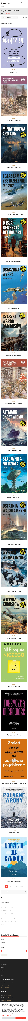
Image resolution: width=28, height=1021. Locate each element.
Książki (2, 924)
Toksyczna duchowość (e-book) (14, 735)
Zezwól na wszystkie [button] (20, 1017)
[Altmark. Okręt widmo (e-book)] (14, 427)
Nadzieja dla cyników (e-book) (14, 881)
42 (17, 886)
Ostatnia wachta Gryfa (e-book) (14, 544)
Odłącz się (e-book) (14, 72)
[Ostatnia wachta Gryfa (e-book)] (14, 520)
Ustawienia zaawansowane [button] (8, 1017)
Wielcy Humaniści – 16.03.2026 (8, 918)
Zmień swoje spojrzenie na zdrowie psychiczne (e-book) (14, 783)
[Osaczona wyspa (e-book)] (14, 284)
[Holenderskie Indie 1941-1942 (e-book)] (14, 379)
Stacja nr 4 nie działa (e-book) (14, 497)
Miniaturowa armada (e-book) (14, 167)
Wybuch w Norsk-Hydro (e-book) (14, 591)
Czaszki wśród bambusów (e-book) (14, 355)
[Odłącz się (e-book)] (14, 48)
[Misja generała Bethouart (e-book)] (14, 237)
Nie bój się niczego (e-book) (14, 686)
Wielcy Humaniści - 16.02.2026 (8, 910)
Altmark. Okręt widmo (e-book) (14, 450)
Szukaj (25, 892)
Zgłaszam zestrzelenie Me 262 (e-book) (14, 214)
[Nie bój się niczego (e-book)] (14, 662)
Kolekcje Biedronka (5, 905)
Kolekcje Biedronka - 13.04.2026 (8, 921)
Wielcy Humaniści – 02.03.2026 (8, 913)
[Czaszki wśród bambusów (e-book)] (14, 331)
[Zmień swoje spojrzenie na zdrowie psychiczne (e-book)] (14, 759)
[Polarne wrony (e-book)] (14, 807)
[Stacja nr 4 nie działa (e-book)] (14, 473)
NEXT (21, 886)
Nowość (3, 942)
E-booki (2, 927)
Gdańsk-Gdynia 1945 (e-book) (14, 120)
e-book (10, 23)
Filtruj (4, 955)
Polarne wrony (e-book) (14, 832)
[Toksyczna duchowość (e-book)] (14, 710)
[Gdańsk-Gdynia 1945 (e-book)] (14, 96)
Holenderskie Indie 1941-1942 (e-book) (14, 403)
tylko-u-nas (4, 23)
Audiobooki (3, 929)
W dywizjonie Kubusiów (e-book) (14, 638)
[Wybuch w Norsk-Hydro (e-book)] (14, 567)
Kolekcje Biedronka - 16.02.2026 (8, 907)
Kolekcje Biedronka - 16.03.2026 (8, 916)
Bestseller (3, 939)
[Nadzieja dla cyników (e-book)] (14, 857)
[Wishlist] (23, 2)
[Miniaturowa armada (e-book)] (14, 143)
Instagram (21, 2)
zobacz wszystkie (5, 902)
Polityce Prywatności (6, 1015)
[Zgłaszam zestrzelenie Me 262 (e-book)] (14, 190)
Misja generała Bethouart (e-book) (14, 261)
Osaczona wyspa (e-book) (14, 308)
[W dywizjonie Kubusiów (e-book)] (14, 614)
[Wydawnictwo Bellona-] (5, 2)
